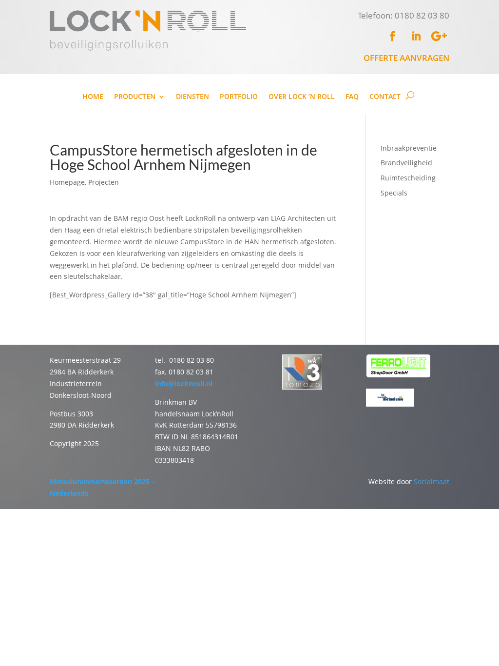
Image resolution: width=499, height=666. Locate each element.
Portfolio (239, 97)
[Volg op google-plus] (439, 36)
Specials (394, 192)
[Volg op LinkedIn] (416, 36)
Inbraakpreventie (409, 148)
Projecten (103, 182)
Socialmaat (431, 481)
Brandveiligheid (406, 162)
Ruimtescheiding (408, 177)
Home (92, 97)
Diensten (192, 97)
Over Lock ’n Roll (302, 97)
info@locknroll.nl (183, 383)
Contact (385, 97)
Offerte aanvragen (406, 57)
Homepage (67, 182)
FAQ (352, 97)
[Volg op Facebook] (393, 36)
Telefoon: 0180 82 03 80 (403, 15)
